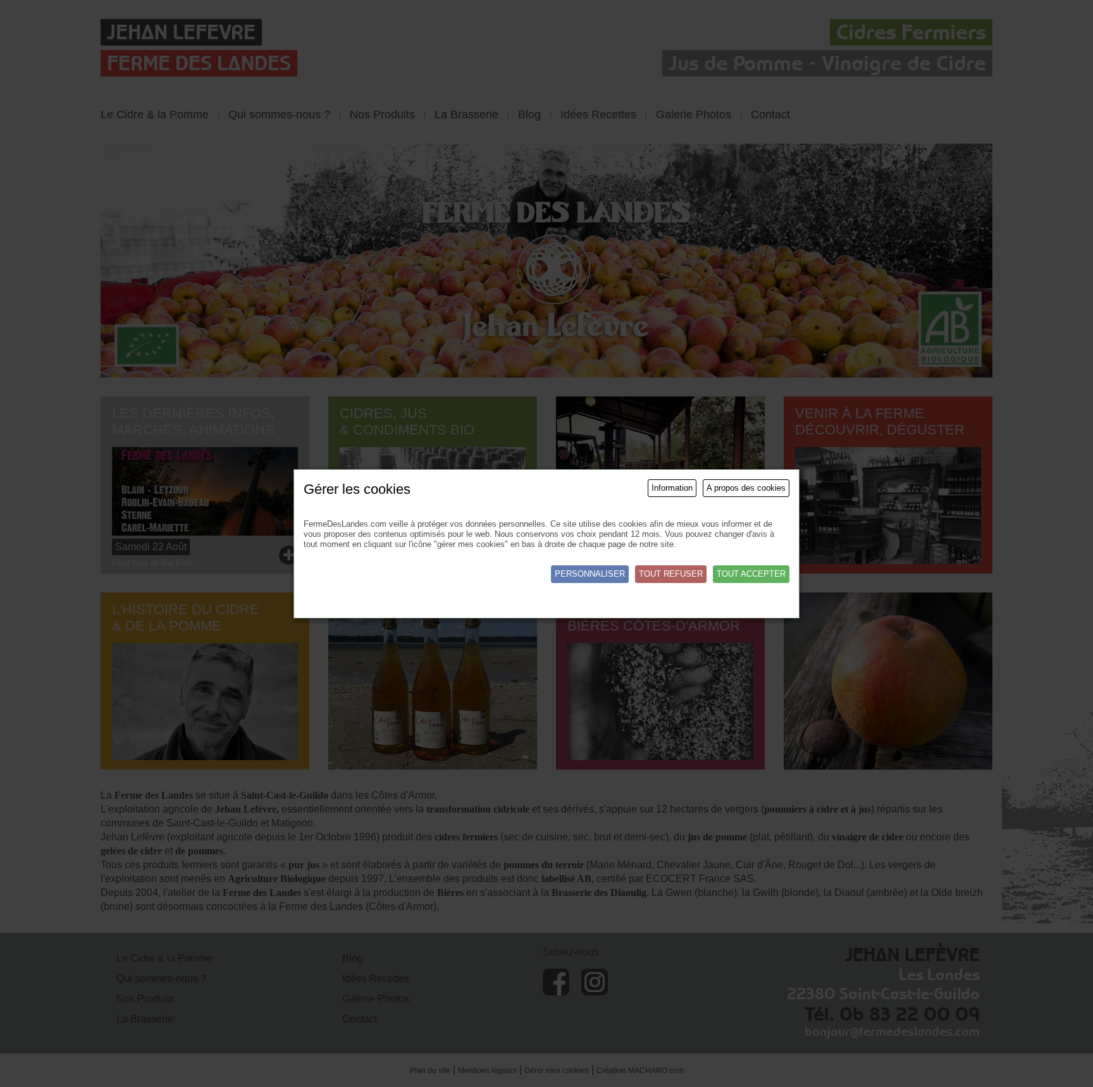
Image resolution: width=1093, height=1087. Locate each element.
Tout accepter (751, 574)
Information (672, 488)
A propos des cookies (746, 488)
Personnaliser (590, 574)
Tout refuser (671, 574)
